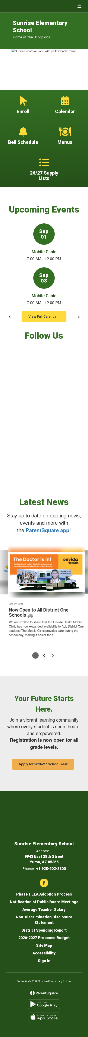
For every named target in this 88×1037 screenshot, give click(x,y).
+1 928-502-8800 (51, 868)
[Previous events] (9, 316)
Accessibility (44, 953)
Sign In (44, 960)
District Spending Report (44, 930)
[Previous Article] (44, 655)
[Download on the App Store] (44, 1017)
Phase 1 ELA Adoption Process (44, 894)
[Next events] (78, 316)
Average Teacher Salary (44, 909)
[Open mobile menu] (79, 6)
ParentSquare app (47, 530)
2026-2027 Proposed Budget (44, 937)
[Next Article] (52, 655)
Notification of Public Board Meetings (44, 901)
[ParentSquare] (44, 993)
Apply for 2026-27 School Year (43, 764)
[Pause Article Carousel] (35, 655)
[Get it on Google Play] (44, 1004)
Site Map (44, 945)
